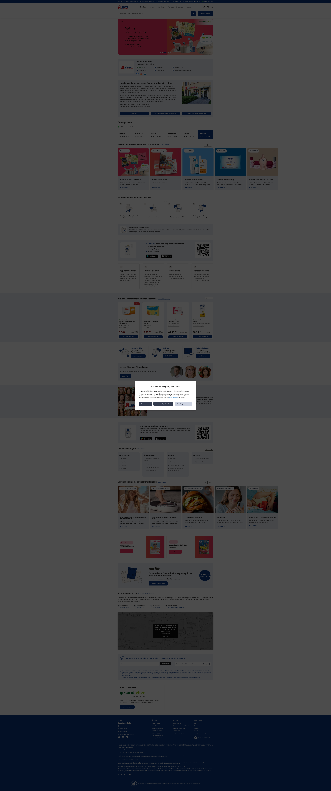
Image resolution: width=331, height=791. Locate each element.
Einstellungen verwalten (183, 404)
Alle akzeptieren (145, 404)
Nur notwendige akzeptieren (163, 404)
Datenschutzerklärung (174, 397)
